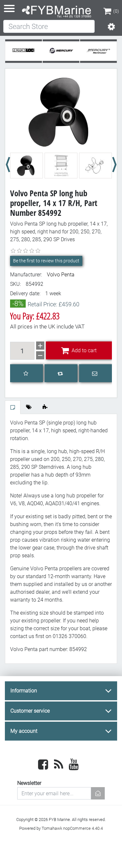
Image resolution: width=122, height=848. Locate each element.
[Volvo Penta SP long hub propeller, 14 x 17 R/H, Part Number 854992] (61, 111)
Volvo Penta (61, 274)
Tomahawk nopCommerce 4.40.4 (72, 828)
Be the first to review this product (46, 260)
